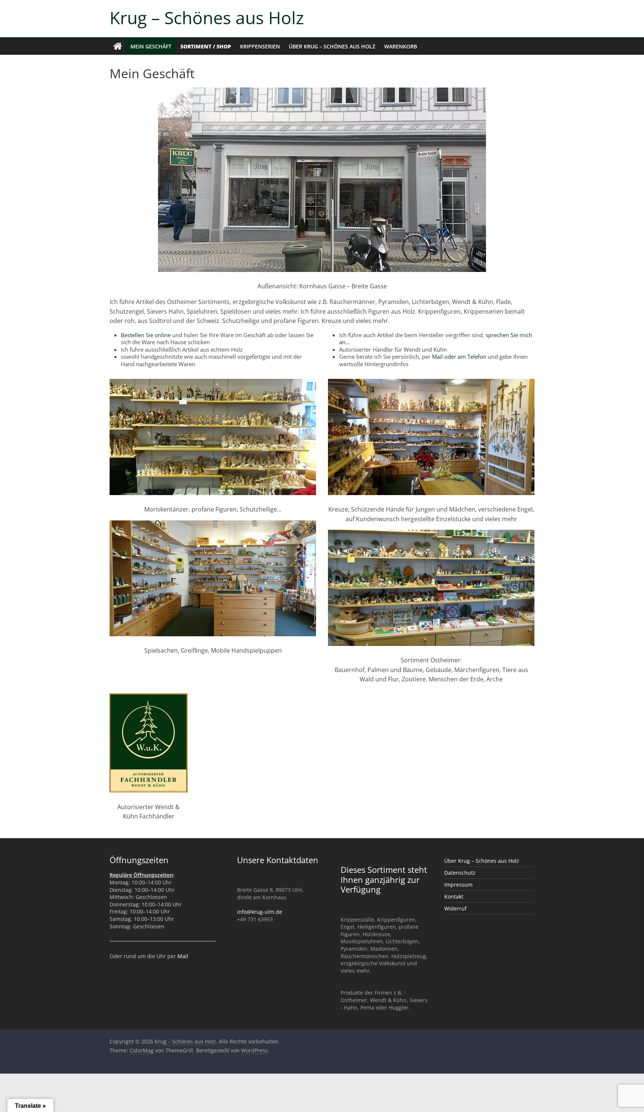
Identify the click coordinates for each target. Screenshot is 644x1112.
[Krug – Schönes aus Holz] (118, 46)
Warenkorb (400, 46)
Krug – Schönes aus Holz (207, 17)
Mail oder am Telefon (459, 356)
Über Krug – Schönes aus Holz (332, 46)
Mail (182, 956)
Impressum (458, 884)
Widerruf (455, 908)
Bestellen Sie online (146, 335)
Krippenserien (260, 46)
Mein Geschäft (150, 46)
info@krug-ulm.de (259, 911)
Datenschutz (460, 872)
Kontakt (453, 896)
